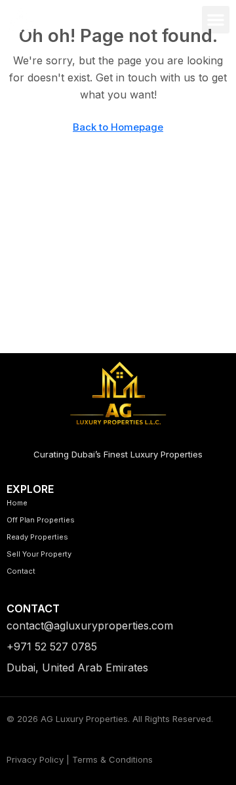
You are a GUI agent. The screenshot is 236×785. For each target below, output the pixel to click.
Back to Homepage (118, 127)
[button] (215, 19)
